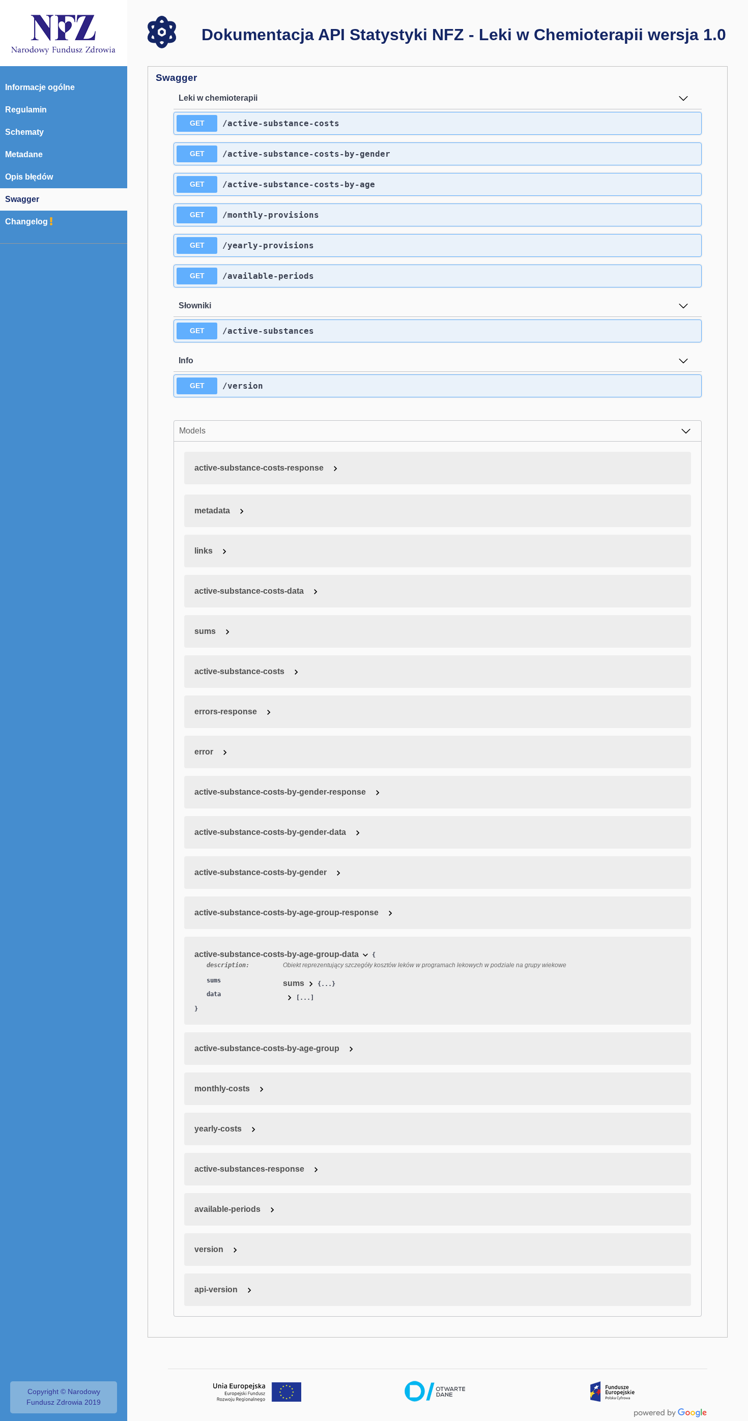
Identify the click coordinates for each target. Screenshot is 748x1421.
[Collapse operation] (683, 98)
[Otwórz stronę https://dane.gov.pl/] (435, 1391)
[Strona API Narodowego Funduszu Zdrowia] (64, 32)
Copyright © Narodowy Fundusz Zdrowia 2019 (63, 1397)
